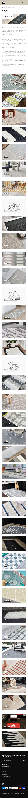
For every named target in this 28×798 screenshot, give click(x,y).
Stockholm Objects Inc (10, 793)
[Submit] (23, 760)
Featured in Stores (6, 769)
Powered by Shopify (19, 793)
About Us (4, 771)
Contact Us (4, 774)
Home (3, 7)
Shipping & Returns (6, 776)
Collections (8, 7)
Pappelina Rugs (5, 766)
